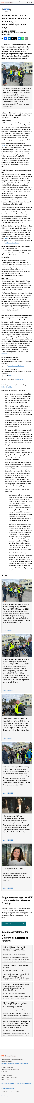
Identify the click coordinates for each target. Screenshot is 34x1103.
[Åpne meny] (20, 2)
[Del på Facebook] (5, 38)
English (8, 1096)
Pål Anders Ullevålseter (12, 243)
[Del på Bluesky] (19, 38)
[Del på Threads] (15, 38)
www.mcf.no (5, 354)
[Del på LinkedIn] (9, 38)
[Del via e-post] (26, 38)
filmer (6, 239)
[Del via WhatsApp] (22, 38)
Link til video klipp (7, 387)
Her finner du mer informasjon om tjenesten (15, 1063)
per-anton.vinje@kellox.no (16, 366)
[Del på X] (12, 38)
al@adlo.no (11, 376)
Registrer (7, 924)
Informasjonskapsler (8, 1088)
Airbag (3, 145)
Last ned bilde (8, 630)
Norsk (3, 1096)
